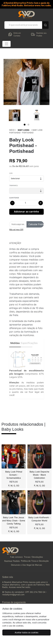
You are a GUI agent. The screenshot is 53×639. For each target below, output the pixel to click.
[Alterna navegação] (6, 44)
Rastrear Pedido (12, 561)
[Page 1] (24, 124)
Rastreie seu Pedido (41, 34)
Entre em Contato (17, 34)
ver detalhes (13, 456)
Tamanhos (13, 185)
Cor (10, 173)
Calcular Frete (36, 224)
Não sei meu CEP (16, 229)
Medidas (15, 342)
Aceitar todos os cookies (26, 632)
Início (12, 130)
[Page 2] (28, 124)
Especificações (26, 342)
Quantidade (14, 198)
